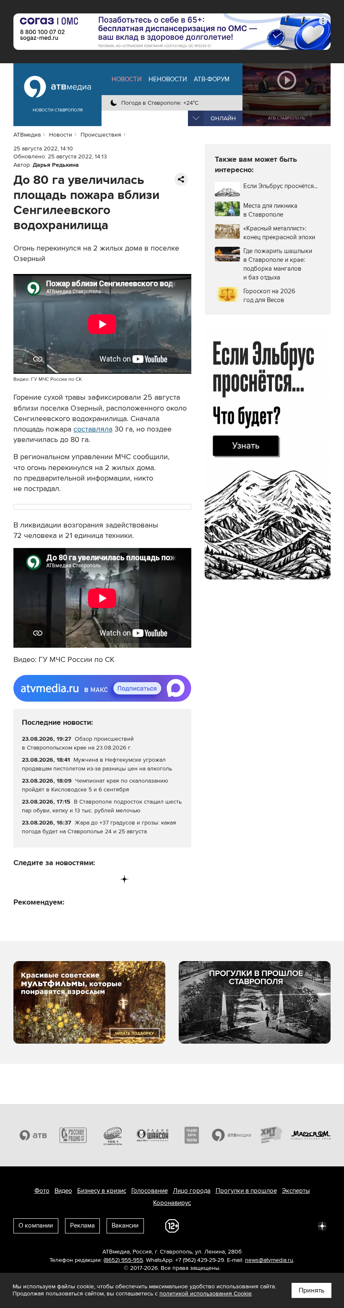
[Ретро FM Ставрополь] (113, 1135)
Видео (63, 1190)
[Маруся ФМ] (311, 1135)
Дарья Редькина (56, 164)
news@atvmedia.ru (269, 1260)
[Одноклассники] (55, 879)
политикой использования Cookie (205, 1293)
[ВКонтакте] (20, 879)
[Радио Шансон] (152, 1135)
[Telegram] (37, 879)
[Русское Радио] (73, 1135)
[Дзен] (124, 879)
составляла (92, 429)
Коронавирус (172, 1203)
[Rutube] (107, 879)
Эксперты (296, 1190)
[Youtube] (89, 879)
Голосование (149, 1190)
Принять (311, 1290)
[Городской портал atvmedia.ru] (232, 1135)
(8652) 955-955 (123, 1260)
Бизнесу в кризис (101, 1190)
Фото (42, 1190)
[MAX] (72, 879)
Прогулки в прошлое (246, 1190)
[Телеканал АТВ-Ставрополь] (33, 1135)
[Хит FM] (271, 1135)
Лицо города (192, 1190)
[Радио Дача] (192, 1135)
